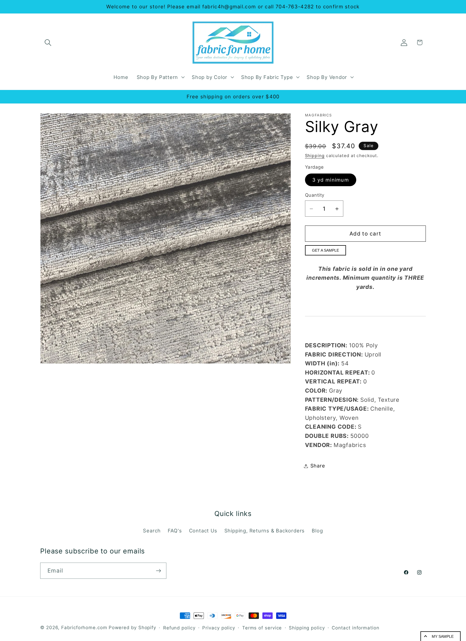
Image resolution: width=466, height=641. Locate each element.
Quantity (314, 195)
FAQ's (175, 530)
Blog (317, 530)
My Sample (443, 636)
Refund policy (179, 627)
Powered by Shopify (132, 627)
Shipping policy (307, 627)
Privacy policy (218, 627)
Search (152, 530)
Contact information (355, 627)
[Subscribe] (158, 571)
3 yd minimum (330, 180)
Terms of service (262, 627)
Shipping (315, 155)
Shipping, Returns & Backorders (264, 530)
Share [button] (317, 466)
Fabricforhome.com (84, 627)
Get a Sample (325, 250)
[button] (48, 42)
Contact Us (203, 530)
